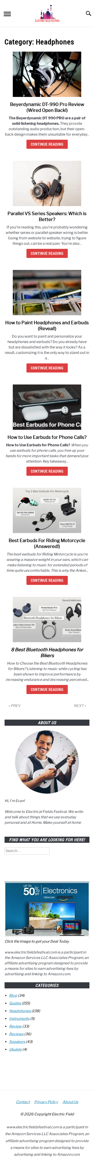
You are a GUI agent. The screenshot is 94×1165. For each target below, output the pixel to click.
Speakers (17, 1042)
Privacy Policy (46, 1102)
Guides (15, 1003)
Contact (23, 1102)
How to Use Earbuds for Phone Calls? (47, 437)
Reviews (16, 1034)
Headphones (20, 1011)
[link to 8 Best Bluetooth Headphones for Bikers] (47, 619)
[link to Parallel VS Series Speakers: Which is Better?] (47, 183)
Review (15, 1026)
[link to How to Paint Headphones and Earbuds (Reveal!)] (47, 292)
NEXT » (80, 706)
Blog (13, 995)
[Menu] (7, 14)
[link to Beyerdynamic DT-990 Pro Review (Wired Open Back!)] (47, 74)
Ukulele (15, 1049)
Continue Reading (47, 144)
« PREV (14, 706)
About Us (70, 1102)
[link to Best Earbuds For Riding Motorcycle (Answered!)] (47, 510)
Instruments (19, 1018)
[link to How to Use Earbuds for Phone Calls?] (47, 407)
